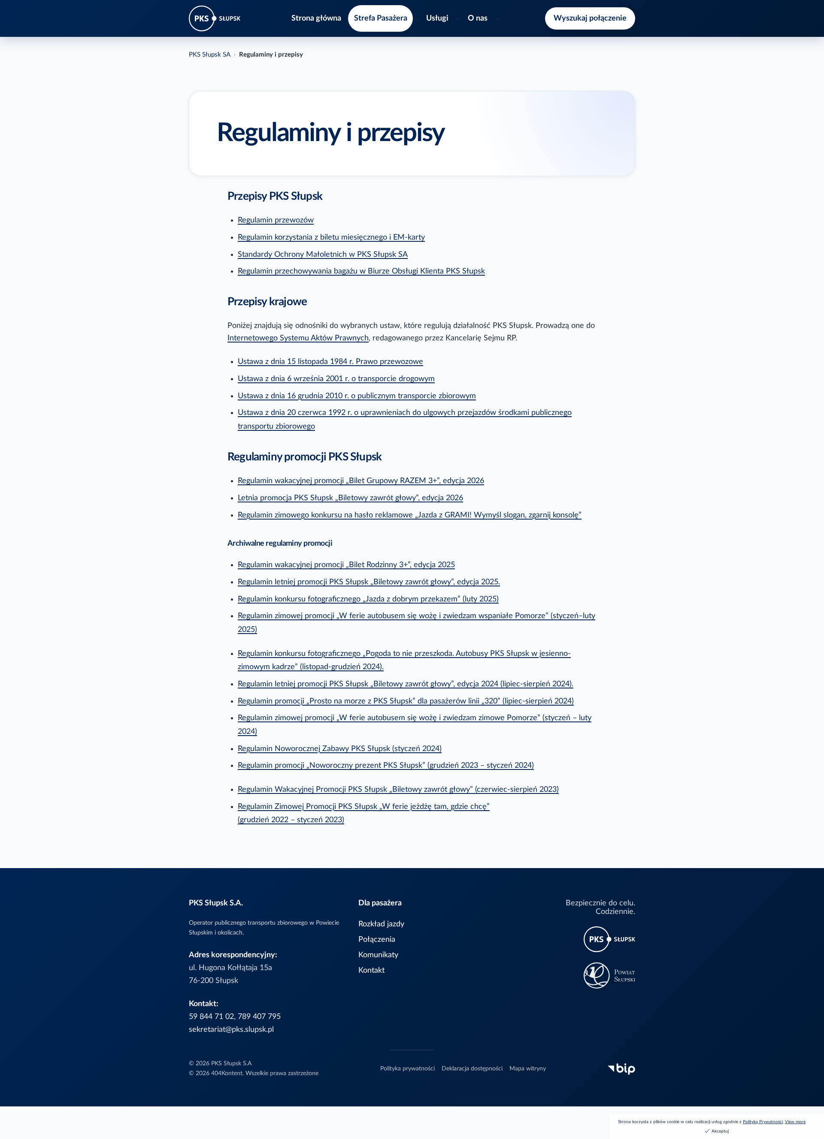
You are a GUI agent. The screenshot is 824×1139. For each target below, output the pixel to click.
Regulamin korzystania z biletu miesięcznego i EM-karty (331, 237)
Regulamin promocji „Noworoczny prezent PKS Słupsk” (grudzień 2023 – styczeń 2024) (386, 765)
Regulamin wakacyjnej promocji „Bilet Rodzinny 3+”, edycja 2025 (346, 564)
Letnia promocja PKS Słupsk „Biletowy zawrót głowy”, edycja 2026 (350, 498)
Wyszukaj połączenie (590, 18)
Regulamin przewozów (276, 220)
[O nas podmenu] (497, 18)
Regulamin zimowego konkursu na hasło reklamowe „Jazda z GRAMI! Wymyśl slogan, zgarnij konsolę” (410, 515)
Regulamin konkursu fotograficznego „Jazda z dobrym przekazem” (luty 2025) (368, 599)
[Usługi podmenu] (458, 18)
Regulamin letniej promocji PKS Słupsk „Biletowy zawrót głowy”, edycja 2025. (369, 582)
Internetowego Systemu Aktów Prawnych (298, 338)
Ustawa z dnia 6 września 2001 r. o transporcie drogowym (336, 378)
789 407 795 (259, 1016)
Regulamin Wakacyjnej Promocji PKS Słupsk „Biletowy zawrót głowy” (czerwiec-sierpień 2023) (398, 789)
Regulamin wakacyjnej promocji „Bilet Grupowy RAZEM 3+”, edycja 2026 (361, 480)
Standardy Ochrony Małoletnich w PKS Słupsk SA (323, 254)
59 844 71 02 (211, 1016)
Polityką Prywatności (763, 1122)
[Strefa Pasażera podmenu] (417, 18)
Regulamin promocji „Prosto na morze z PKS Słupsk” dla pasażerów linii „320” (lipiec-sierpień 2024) (406, 701)
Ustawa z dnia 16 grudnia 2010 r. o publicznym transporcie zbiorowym (357, 396)
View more (795, 1122)
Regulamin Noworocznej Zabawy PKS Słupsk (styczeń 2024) (340, 748)
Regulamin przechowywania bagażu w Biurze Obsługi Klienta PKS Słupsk (361, 271)
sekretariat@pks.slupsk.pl (231, 1029)
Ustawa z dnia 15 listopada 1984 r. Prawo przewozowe (330, 361)
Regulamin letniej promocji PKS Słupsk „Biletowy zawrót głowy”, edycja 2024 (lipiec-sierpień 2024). (405, 684)
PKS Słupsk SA (209, 54)
